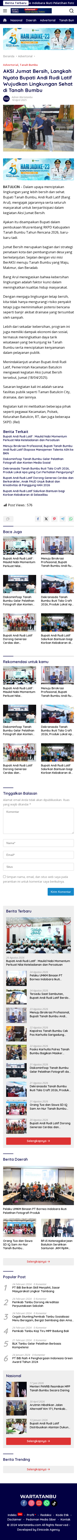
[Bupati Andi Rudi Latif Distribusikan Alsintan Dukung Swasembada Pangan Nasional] (16, 1426)
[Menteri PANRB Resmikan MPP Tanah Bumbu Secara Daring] (16, 1389)
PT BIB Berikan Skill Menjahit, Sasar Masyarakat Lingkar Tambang (36, 1289)
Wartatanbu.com (29, 1525)
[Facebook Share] (38, 519)
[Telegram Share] (63, 519)
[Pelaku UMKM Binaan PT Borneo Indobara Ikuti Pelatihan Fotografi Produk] (16, 978)
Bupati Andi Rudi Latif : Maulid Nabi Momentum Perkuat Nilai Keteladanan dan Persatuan (35, 438)
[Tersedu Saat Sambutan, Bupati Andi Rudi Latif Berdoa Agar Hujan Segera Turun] (16, 996)
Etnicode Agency (48, 1529)
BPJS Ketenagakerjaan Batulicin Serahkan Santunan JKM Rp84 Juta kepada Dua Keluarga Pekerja (56, 1244)
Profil (30, 1515)
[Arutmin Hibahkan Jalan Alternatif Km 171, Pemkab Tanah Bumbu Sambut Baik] (16, 1408)
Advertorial (10, 65)
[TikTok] (54, 1503)
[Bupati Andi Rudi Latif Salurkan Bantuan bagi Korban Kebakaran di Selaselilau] (57, 622)
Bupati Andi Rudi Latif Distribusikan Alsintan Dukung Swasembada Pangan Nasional (50, 1425)
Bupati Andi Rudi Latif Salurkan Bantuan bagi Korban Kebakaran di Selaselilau (34, 493)
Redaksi (45, 1515)
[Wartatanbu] (31, 10)
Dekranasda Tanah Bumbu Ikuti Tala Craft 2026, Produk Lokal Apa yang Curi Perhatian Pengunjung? (38, 470)
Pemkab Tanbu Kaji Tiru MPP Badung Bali (40, 1331)
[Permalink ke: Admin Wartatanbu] (6, 98)
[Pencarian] (71, 11)
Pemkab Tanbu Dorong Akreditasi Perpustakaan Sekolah (35, 1304)
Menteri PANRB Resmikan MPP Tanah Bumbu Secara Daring (50, 1388)
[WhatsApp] (46, 1503)
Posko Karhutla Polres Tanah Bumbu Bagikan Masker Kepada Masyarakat (49, 1051)
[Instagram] (31, 1503)
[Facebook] (24, 1503)
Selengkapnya (37, 1141)
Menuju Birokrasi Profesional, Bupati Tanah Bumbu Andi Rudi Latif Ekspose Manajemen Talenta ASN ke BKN (38, 449)
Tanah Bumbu (29, 65)
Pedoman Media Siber (41, 1519)
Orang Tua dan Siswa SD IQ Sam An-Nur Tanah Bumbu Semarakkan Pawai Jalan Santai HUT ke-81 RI (48, 1106)
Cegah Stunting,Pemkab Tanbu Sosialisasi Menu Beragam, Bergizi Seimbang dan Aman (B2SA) (43, 1318)
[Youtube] (39, 1503)
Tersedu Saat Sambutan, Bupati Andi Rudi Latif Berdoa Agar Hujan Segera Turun (50, 995)
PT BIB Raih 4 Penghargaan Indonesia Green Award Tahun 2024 (42, 1360)
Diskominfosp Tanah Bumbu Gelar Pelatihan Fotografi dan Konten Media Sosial (33, 460)
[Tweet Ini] (46, 519)
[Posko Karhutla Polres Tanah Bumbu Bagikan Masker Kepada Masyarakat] (16, 1052)
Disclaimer (14, 1519)
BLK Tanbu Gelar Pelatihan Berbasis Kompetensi (36, 1345)
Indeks (12, 1515)
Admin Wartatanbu (22, 97)
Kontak (65, 1519)
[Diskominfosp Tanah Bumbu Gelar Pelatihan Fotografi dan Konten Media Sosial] (19, 584)
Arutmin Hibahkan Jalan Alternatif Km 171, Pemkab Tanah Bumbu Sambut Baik (48, 1406)
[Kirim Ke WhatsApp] (71, 519)
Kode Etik (62, 1515)
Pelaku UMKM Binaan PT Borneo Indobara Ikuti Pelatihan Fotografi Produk (48, 977)
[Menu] (6, 10)
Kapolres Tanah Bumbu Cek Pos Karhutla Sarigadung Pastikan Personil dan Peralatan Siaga (49, 1032)
